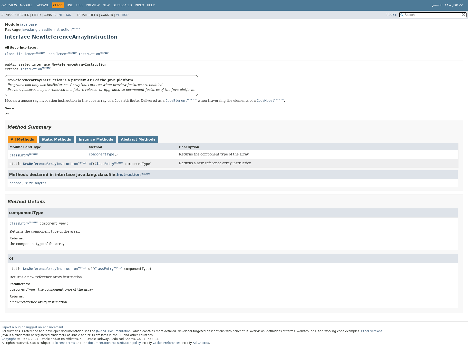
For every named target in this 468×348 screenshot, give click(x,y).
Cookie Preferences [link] (166, 343)
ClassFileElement (20, 54)
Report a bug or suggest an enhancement (32, 327)
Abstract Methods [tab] (138, 139)
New (106, 5)
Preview (93, 5)
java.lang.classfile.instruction (47, 29)
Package (42, 5)
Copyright (9, 339)
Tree (79, 5)
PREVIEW (76, 29)
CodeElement (57, 54)
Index (139, 5)
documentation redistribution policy (114, 343)
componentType (101, 154)
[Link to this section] (55, 127)
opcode (15, 183)
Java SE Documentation (113, 331)
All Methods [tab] (22, 139)
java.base (28, 24)
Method (64, 15)
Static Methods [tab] (56, 139)
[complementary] (166, 343)
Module (26, 5)
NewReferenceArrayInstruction (50, 164)
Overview (9, 5)
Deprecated (122, 5)
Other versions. (372, 331)
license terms (65, 343)
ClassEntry (19, 155)
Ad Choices (201, 343)
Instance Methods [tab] (96, 139)
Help (151, 5)
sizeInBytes (36, 183)
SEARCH (391, 15)
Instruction (89, 54)
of (91, 164)
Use (70, 5)
